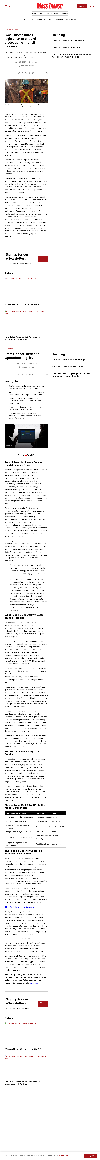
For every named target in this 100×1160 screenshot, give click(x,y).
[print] (47, 73)
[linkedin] (23, 73)
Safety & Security (56, 19)
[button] (6, 6)
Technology (41, 19)
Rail (31, 19)
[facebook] (19, 73)
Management (71, 19)
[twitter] (26, 73)
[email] (33, 73)
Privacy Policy (63, 1155)
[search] (9, 6)
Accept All (90, 1156)
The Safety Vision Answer (19, 907)
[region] (50, 1156)
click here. (34, 983)
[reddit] (30, 73)
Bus (25, 19)
